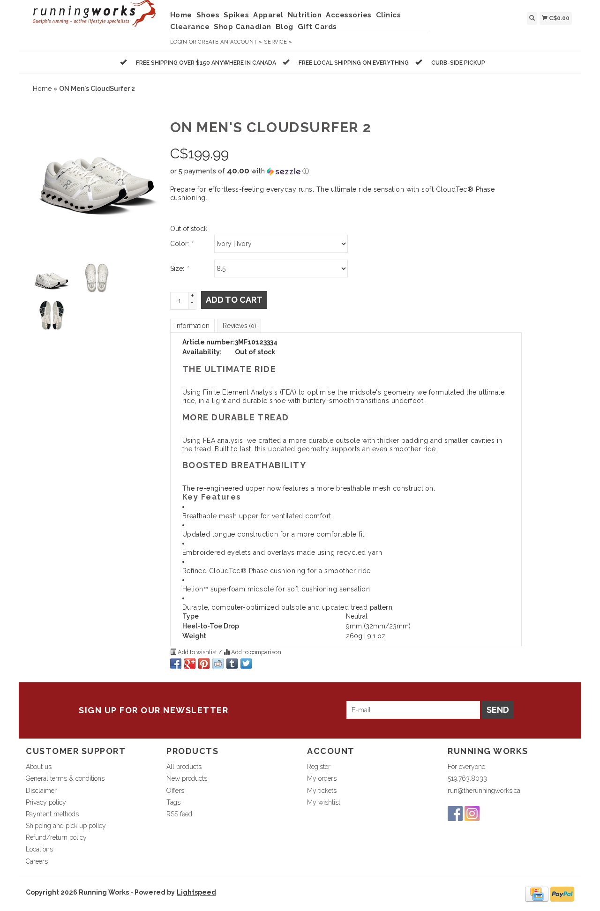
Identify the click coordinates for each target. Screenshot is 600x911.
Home (181, 15)
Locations (39, 849)
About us (39, 766)
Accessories (349, 15)
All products (184, 766)
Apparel (268, 15)
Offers (175, 790)
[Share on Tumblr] (232, 663)
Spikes (236, 15)
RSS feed (179, 814)
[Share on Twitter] (246, 663)
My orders (322, 778)
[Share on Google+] (189, 663)
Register (318, 766)
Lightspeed (196, 892)
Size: (179, 268)
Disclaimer (41, 790)
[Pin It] (204, 663)
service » (278, 42)
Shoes (208, 15)
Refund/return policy (56, 837)
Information (192, 325)
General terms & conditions (65, 778)
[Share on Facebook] (175, 663)
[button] (346, 171)
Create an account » (230, 42)
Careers (37, 861)
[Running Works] (94, 18)
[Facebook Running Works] (455, 813)
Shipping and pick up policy (66, 825)
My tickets (322, 790)
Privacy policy (46, 802)
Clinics (388, 15)
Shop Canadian (242, 26)
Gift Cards (317, 26)
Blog (284, 26)
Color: (181, 243)
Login (179, 42)
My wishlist (323, 802)
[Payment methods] (536, 893)
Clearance (190, 26)
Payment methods (52, 814)
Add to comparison (255, 652)
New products (186, 778)
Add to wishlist (197, 652)
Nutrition (305, 15)
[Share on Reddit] (218, 663)
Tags (173, 802)
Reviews (239, 325)
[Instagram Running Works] (472, 813)
